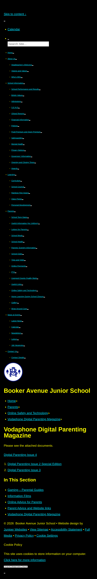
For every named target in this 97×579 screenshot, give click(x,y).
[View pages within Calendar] (19, 327)
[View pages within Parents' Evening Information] (36, 248)
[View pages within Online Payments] (26, 266)
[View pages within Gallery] (18, 303)
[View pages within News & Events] (21, 315)
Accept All (7, 566)
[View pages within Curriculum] (21, 181)
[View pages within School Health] (24, 242)
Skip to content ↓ (15, 14)
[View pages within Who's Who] (22, 77)
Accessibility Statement (66, 529)
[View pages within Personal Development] (31, 205)
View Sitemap (39, 529)
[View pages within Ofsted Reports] (25, 114)
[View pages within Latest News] (22, 321)
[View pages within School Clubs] (23, 254)
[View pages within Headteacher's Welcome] (32, 65)
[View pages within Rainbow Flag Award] (29, 193)
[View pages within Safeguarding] (23, 138)
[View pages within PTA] (15, 272)
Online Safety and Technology (28, 413)
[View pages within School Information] (24, 83)
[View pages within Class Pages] (22, 199)
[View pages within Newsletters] (22, 333)
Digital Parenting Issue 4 (20, 454)
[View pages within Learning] (15, 175)
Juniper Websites (15, 529)
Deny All (24, 566)
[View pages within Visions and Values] (28, 71)
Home (12, 401)
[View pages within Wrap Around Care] (28, 309)
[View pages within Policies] (18, 126)
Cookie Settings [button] (47, 535)
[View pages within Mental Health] (24, 144)
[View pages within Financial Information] (29, 120)
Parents (13, 407)
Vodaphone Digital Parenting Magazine (34, 419)
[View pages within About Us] (16, 59)
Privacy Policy (24, 535)
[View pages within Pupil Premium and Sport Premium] (41, 132)
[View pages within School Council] (24, 187)
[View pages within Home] (13, 53)
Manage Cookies (16, 566)
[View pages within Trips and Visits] (25, 260)
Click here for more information (25, 560)
